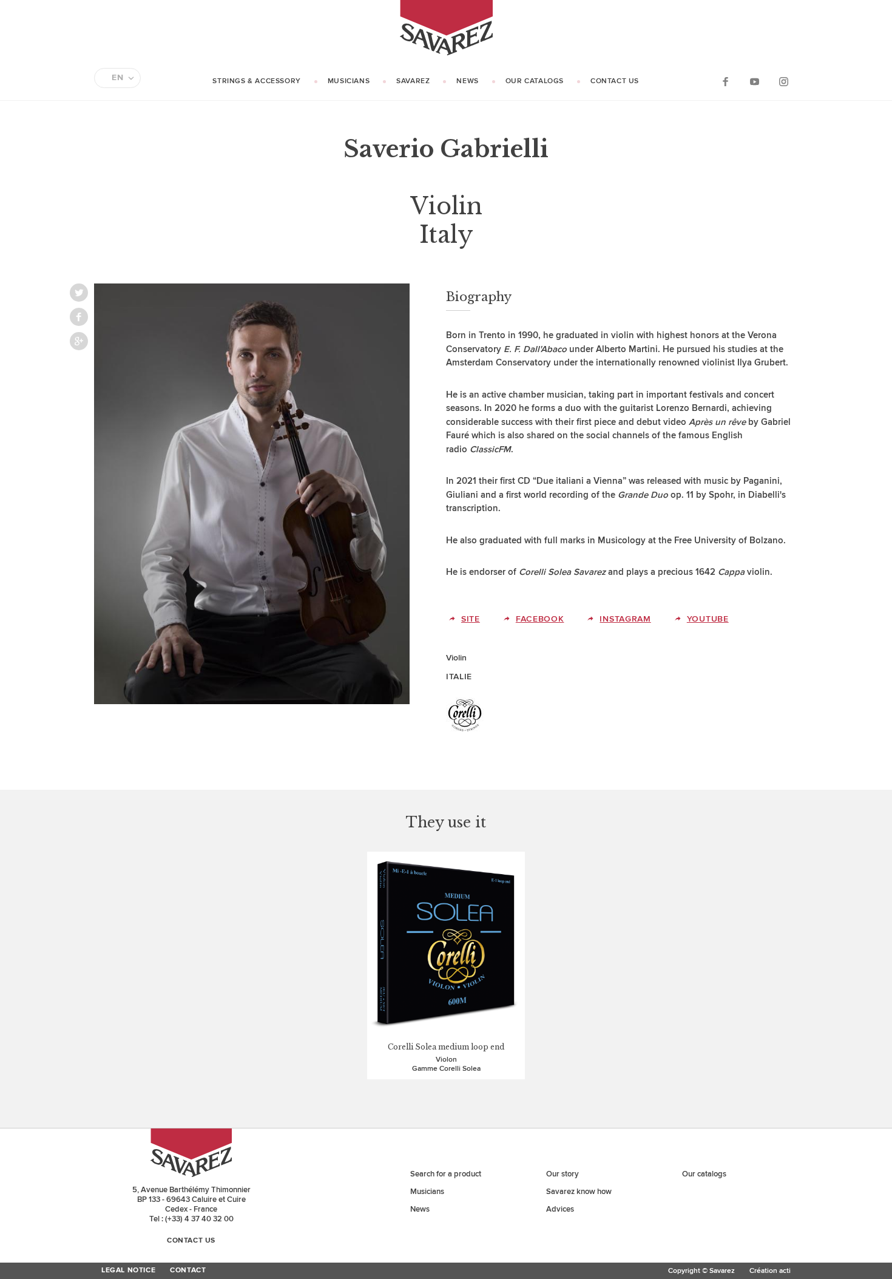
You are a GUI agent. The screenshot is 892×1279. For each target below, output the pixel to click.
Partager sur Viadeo (79, 341)
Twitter (79, 292)
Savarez (413, 81)
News (467, 81)
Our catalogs (534, 81)
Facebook (725, 81)
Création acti (770, 1270)
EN (117, 77)
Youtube (708, 619)
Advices (560, 1209)
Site (470, 619)
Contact (188, 1270)
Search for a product (445, 1174)
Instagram (783, 81)
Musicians (349, 81)
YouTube (754, 81)
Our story (562, 1174)
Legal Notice (128, 1270)
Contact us (614, 81)
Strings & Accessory (256, 81)
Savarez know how (579, 1191)
